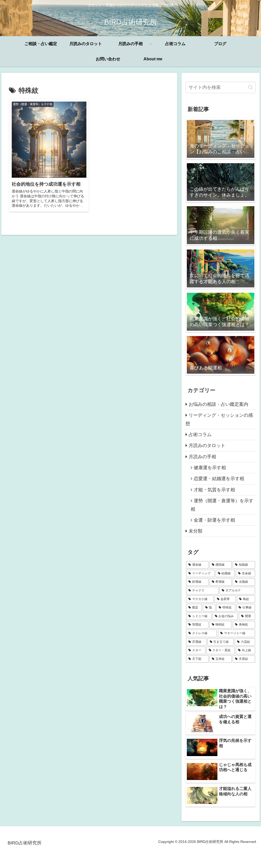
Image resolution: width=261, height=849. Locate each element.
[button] (250, 87)
